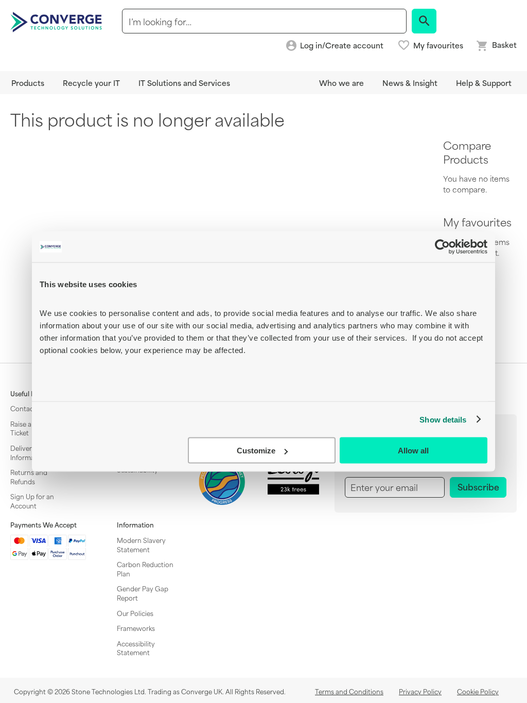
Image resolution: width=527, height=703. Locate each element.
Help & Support (484, 83)
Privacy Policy (420, 691)
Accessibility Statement (136, 648)
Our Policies (135, 613)
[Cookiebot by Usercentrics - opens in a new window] (442, 247)
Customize (256, 450)
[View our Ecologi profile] (293, 475)
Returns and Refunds (28, 476)
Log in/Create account (341, 45)
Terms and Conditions (349, 691)
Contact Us (27, 408)
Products (27, 83)
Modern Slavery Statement (141, 544)
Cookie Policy (478, 691)
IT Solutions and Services (184, 83)
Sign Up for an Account (32, 501)
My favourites (438, 45)
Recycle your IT (91, 83)
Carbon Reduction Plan (145, 568)
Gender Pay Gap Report (142, 593)
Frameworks (136, 628)
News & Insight (409, 83)
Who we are (341, 83)
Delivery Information (28, 452)
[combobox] (264, 21)
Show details (442, 419)
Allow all (413, 450)
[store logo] (57, 21)
